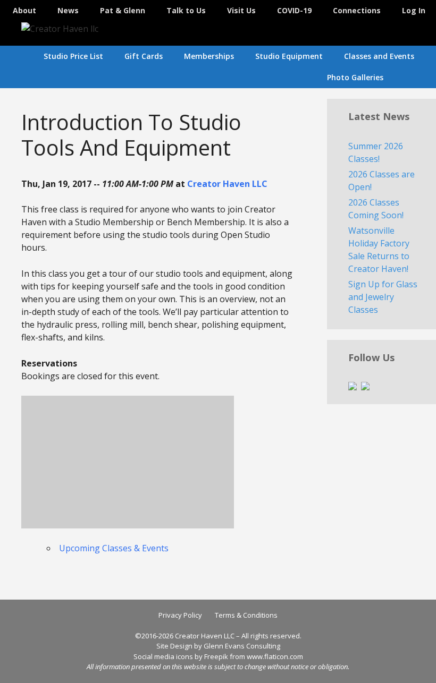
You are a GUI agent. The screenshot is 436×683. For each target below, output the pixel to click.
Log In (413, 10)
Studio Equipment (289, 56)
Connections (357, 10)
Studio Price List (73, 56)
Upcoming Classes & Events (114, 548)
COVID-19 (294, 10)
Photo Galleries (355, 77)
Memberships (209, 56)
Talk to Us (186, 10)
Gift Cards (143, 56)
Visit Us (241, 10)
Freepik (216, 656)
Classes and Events (379, 56)
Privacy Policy (180, 615)
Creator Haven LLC (227, 184)
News (68, 10)
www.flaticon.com (275, 656)
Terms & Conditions (246, 615)
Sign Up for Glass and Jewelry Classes (382, 296)
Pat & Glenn (122, 10)
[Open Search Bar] (420, 77)
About (24, 10)
